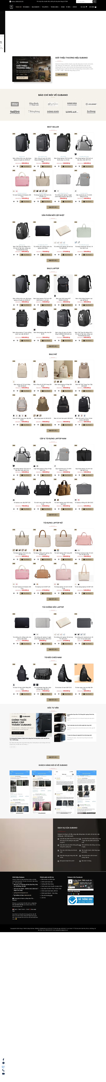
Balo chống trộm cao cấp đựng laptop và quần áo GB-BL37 (22, 159)
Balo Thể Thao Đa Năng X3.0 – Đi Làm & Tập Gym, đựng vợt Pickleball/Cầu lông (22, 248)
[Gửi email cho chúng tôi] (74, 894)
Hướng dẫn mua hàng (83, 926)
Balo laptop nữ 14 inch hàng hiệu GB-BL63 (22, 385)
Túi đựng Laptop (42, 193)
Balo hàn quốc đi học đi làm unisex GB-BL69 (84, 419)
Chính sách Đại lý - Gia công (49, 893)
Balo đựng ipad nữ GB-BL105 (42, 418)
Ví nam (63, 7)
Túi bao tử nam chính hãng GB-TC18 (22, 688)
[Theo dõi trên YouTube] (78, 894)
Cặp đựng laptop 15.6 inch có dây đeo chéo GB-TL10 (84, 159)
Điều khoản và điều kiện (48, 879)
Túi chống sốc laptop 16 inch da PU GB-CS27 (63, 247)
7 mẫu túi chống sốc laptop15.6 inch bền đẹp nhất (79, 735)
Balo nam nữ (35, 7)
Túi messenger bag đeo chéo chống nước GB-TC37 (42, 688)
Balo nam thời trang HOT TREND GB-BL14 (63, 299)
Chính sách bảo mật (47, 881)
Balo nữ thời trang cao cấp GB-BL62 (22, 419)
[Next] (101, 31)
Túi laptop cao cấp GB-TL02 (22, 502)
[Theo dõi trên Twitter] (71, 894)
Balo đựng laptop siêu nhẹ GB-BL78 (43, 333)
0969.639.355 (19, 1)
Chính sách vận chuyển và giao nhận (51, 886)
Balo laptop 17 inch (42, 156)
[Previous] (4, 31)
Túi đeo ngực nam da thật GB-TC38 (84, 688)
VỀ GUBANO (26, 7)
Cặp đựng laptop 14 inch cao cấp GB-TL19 (83, 469)
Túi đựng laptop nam (84, 156)
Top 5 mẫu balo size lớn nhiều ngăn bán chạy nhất (79, 725)
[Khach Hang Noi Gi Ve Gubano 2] (87, 792)
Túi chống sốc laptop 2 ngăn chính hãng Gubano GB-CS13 (63, 195)
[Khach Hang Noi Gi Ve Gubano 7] (42, 792)
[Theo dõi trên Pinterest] (76, 894)
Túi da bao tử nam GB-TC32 (63, 687)
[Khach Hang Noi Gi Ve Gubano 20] (64, 792)
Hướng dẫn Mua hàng (47, 884)
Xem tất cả (52, 207)
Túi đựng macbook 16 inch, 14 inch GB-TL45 (84, 247)
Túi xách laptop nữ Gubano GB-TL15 (22, 195)
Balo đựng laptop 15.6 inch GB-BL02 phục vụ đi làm (63, 159)
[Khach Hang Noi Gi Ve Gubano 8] (20, 792)
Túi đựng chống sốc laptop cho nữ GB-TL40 (42, 553)
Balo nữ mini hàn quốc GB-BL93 (63, 418)
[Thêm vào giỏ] (17, 166)
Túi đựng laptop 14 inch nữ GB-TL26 (63, 587)
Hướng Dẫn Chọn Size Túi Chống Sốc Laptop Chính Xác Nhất (80, 715)
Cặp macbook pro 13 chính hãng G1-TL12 (84, 195)
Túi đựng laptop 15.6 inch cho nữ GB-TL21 (42, 195)
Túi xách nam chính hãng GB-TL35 (42, 503)
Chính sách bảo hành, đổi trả (49, 891)
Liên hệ (43, 897)
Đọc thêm (13, 746)
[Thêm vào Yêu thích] (14, 166)
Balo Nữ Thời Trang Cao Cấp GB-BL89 (84, 385)
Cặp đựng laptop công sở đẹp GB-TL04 (43, 469)
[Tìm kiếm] (94, 1)
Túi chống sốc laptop (63, 193)
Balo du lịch (22, 156)
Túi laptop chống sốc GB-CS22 (84, 502)
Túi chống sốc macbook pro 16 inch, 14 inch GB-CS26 (84, 638)
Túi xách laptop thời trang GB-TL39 (63, 553)
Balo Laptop (63, 156)
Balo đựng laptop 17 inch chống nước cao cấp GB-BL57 (22, 333)
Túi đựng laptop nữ (22, 193)
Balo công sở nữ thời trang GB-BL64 (43, 385)
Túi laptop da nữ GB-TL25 (42, 587)
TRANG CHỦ (18, 7)
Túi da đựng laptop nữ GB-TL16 (84, 587)
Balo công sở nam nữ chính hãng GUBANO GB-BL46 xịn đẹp (42, 159)
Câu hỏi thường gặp (46, 895)
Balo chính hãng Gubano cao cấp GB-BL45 (84, 299)
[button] (84, 7)
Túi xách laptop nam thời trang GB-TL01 (63, 503)
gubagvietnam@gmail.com (21, 892)
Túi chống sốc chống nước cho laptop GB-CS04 (43, 247)
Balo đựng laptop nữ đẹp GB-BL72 (63, 385)
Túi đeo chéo (54, 7)
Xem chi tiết (61, 74)
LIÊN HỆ (75, 7)
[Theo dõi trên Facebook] (69, 894)
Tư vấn (68, 7)
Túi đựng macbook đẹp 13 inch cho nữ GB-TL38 (84, 553)
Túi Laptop (45, 7)
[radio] (75, 154)
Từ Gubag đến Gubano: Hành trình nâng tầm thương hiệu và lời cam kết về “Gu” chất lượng (29, 739)
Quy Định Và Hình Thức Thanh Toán (51, 888)
